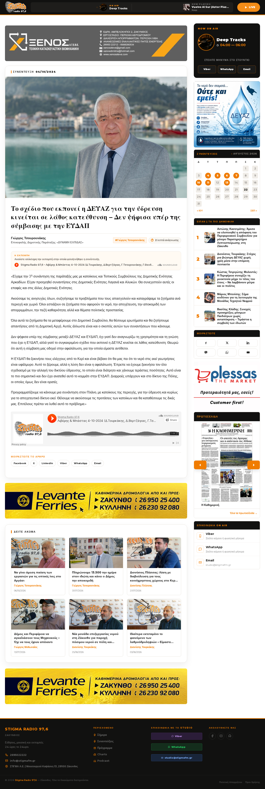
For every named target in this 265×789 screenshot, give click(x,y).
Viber (63, 463)
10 (198, 182)
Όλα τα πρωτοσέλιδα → (243, 513)
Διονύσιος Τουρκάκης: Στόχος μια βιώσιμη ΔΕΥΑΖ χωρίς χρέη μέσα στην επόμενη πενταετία (236, 259)
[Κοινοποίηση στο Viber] (206, 352)
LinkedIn (47, 463)
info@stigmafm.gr (22, 760)
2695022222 (18, 754)
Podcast (103, 760)
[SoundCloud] (229, 736)
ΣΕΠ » (254, 210)
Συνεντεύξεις (105, 741)
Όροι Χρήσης (252, 782)
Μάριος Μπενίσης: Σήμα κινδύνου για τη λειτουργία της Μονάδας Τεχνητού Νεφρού (237, 297)
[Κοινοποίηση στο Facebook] (206, 343)
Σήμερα (102, 734)
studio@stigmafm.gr (178, 757)
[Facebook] (212, 736)
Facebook (20, 463)
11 (208, 182)
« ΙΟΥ (200, 210)
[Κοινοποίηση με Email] (248, 352)
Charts (102, 754)
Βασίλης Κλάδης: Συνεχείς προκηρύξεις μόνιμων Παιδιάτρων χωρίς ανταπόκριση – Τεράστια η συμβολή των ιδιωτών (234, 316)
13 (226, 182)
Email (97, 463)
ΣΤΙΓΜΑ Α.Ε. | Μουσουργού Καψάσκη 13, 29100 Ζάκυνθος (44, 766)
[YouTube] (221, 736)
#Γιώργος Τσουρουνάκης (130, 240)
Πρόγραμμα (104, 747)
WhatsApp (80, 463)
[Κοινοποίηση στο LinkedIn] (248, 343)
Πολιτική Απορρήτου (230, 782)
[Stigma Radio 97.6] (15, 7)
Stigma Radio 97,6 (26, 780)
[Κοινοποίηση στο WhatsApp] (227, 352)
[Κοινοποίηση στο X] (227, 343)
